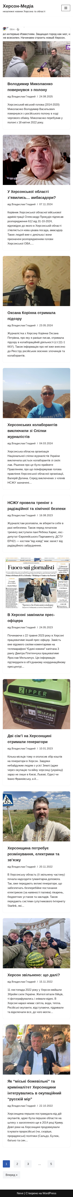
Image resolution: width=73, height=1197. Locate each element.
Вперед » (11, 1174)
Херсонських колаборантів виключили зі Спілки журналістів (32, 431)
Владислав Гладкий (24, 96)
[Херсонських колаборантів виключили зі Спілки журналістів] (36, 393)
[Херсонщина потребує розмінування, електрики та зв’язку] (36, 816)
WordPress (49, 1193)
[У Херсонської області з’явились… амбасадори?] (36, 160)
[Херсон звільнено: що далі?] (36, 943)
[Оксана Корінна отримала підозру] (36, 281)
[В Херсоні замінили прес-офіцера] (36, 583)
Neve (20, 1193)
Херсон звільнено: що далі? (33, 975)
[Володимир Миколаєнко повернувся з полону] (36, 52)
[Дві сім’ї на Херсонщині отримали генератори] (36, 704)
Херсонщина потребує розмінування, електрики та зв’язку (33, 854)
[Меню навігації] (65, 8)
